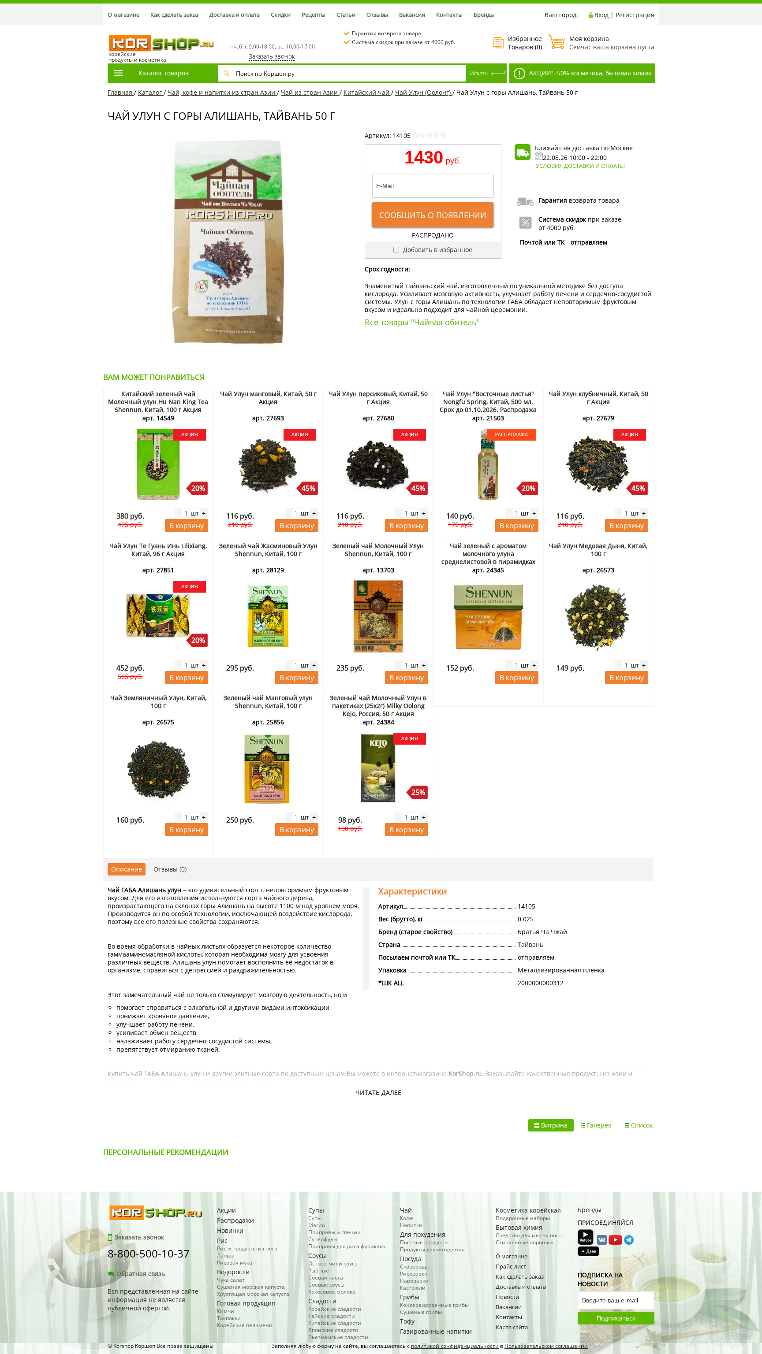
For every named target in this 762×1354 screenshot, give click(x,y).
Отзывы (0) (170, 869)
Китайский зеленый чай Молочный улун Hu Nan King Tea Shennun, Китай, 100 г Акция (158, 402)
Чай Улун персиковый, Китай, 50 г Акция (378, 398)
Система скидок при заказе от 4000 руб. (403, 42)
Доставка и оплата (234, 15)
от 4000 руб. (556, 227)
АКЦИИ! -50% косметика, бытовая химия (589, 73)
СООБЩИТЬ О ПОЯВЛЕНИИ (432, 215)
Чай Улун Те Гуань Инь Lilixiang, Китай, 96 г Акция (158, 550)
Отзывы (377, 15)
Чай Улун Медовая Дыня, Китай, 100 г (598, 550)
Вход (601, 15)
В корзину (186, 525)
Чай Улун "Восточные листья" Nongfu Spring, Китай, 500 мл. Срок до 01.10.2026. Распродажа (488, 402)
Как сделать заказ (174, 15)
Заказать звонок (272, 56)
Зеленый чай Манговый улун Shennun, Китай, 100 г (268, 702)
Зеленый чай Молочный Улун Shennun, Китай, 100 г (378, 550)
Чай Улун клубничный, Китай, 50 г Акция (598, 398)
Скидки (281, 15)
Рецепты (313, 15)
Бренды (484, 15)
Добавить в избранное (436, 249)
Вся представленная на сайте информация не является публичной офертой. (153, 1299)
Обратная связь (140, 1273)
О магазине (123, 15)
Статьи (345, 15)
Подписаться (616, 1318)
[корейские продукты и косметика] (112, 29)
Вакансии (412, 15)
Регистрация (635, 15)
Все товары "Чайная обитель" (422, 322)
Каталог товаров (163, 73)
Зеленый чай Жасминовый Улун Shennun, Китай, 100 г (268, 550)
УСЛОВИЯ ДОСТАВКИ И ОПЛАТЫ (580, 166)
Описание (126, 869)
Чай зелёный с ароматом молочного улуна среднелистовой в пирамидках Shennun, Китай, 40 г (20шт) (488, 558)
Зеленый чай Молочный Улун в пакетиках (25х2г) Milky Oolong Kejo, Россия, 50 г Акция (378, 706)
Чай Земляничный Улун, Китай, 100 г (158, 702)
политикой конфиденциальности (455, 1346)
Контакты (449, 15)
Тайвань (530, 944)
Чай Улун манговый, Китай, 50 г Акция (268, 398)
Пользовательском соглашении (546, 1346)
